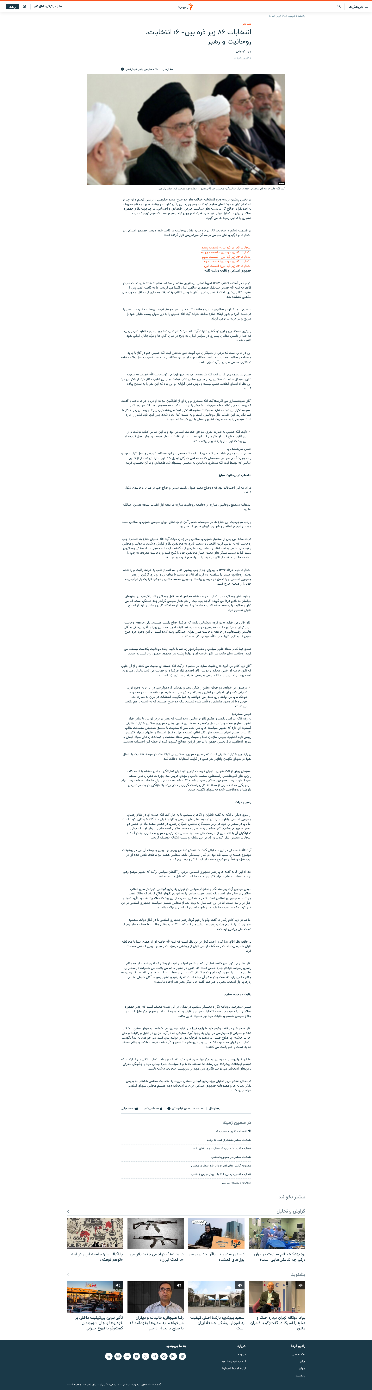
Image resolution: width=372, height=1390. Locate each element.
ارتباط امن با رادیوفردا (234, 1369)
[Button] (168, 69)
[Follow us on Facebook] (164, 1356)
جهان (302, 1369)
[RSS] (173, 1356)
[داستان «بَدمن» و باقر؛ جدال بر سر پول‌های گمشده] (216, 1233)
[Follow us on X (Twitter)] (145, 1356)
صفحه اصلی (298, 1355)
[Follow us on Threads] (108, 1356)
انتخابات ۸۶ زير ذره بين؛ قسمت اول (227, 266)
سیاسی (246, 23)
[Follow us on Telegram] (154, 1356)
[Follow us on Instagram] (118, 1356)
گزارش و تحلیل (290, 1211)
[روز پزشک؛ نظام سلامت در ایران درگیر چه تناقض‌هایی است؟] (277, 1233)
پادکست (300, 1376)
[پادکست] (24, 7)
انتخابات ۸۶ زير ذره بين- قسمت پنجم (226, 247)
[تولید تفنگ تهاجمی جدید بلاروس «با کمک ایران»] (155, 1233)
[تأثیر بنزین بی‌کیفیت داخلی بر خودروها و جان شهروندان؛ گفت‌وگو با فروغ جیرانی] (95, 1297)
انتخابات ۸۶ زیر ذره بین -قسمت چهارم (226, 252)
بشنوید (298, 1275)
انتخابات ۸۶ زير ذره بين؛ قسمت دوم (227, 261)
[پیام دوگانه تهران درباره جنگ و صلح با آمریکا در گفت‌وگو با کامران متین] (277, 1297)
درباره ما (241, 1355)
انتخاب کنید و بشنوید (233, 1362)
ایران (302, 1362)
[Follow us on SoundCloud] (127, 1356)
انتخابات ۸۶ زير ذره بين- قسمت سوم (226, 257)
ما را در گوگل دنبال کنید (47, 6)
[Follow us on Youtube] (136, 1356)
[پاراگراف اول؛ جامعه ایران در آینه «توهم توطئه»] (95, 1233)
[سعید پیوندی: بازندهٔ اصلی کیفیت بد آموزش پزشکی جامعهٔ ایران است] (216, 1297)
